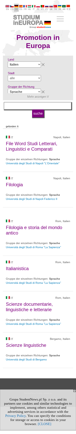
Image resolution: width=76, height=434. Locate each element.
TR (55, 9)
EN (7, 9)
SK (51, 9)
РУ (46, 9)
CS (12, 9)
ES (20, 9)
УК (59, 9)
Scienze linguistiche (26, 345)
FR (25, 9)
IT (34, 9)
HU (29, 9)
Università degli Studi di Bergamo (26, 359)
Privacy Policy (15, 416)
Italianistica (17, 268)
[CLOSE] (44, 424)
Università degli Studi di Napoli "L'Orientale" (32, 163)
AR (64, 9)
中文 (68, 9)
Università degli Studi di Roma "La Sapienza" (33, 247)
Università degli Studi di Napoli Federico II (31, 198)
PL (38, 9)
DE (16, 9)
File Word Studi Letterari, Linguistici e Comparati (31, 146)
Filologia (14, 184)
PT (42, 9)
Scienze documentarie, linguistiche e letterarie (29, 306)
